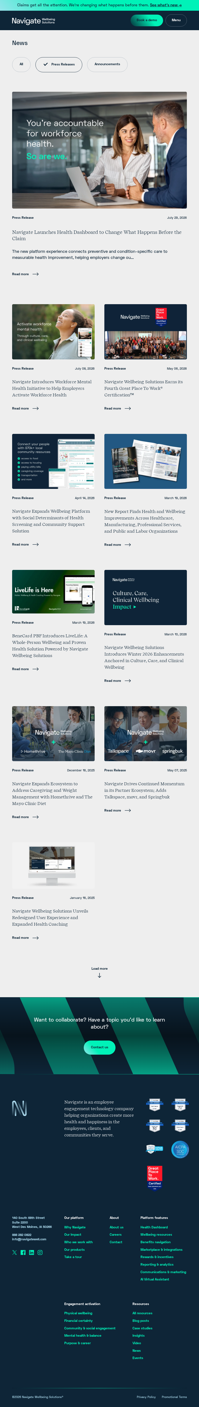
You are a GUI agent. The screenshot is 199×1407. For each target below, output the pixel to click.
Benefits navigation (156, 1242)
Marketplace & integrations (161, 1250)
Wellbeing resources (156, 1234)
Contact (116, 1242)
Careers (116, 1234)
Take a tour (73, 1257)
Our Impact (72, 1234)
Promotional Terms (174, 1397)
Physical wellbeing (78, 1313)
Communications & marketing (163, 1272)
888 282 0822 (21, 1235)
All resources (142, 1313)
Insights (139, 1335)
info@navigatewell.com (29, 1239)
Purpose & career (77, 1343)
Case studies (142, 1328)
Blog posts (141, 1321)
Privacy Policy (146, 1397)
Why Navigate (75, 1227)
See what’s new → (166, 5)
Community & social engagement (90, 1328)
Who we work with (78, 1242)
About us (117, 1227)
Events (138, 1358)
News (137, 1350)
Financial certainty (78, 1321)
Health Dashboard (154, 1227)
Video (137, 1343)
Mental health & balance (82, 1335)
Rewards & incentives (157, 1257)
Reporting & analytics (157, 1264)
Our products (74, 1250)
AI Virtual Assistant (155, 1279)
